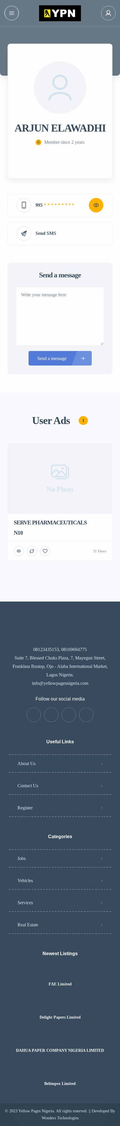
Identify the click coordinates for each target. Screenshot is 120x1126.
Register (25, 807)
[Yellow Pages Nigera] (60, 13)
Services (25, 902)
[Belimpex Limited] (60, 1072)
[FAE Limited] (60, 972)
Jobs (21, 858)
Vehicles (25, 880)
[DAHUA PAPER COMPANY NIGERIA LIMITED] (60, 1039)
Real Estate (27, 924)
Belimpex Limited (60, 1084)
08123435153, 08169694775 (60, 649)
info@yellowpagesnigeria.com (60, 683)
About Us (26, 763)
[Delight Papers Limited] (60, 1005)
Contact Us (27, 785)
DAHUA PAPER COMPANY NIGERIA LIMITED (60, 1051)
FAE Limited (60, 984)
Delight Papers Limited (60, 1017)
